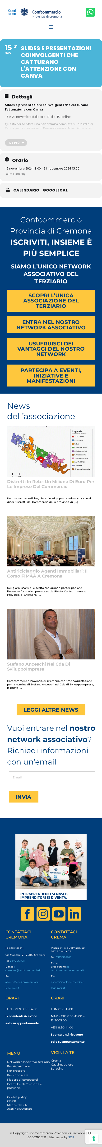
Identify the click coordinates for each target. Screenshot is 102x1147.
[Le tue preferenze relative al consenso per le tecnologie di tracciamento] (93, 1138)
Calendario (26, 190)
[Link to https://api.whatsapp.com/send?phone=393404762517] (90, 12)
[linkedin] (74, 914)
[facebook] (27, 914)
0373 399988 (63, 957)
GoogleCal (55, 190)
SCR (71, 1137)
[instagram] (43, 914)
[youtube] (58, 914)
